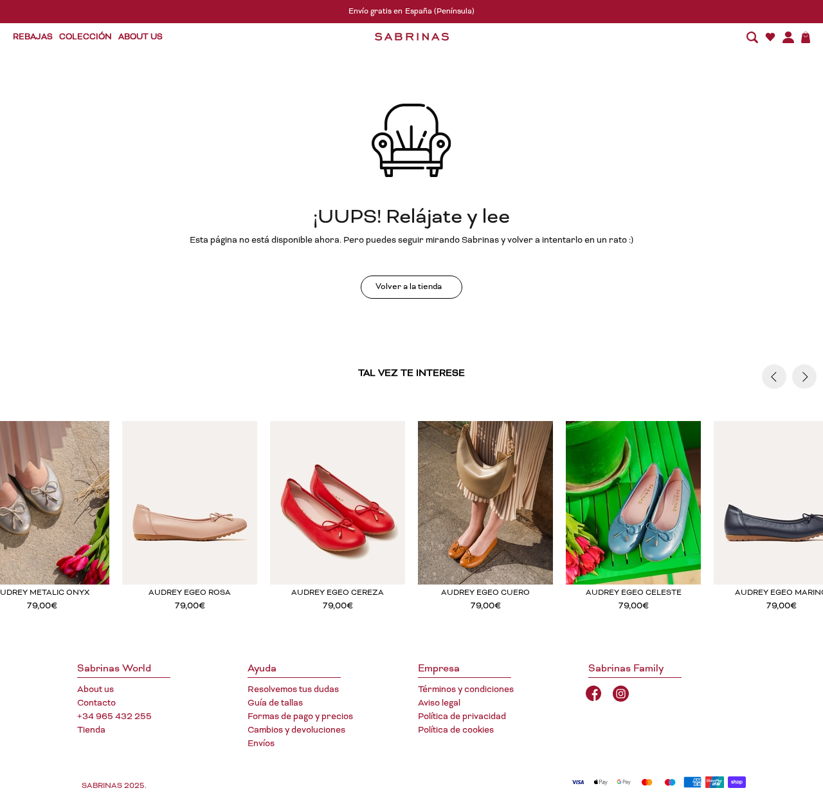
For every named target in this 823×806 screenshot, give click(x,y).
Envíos (261, 744)
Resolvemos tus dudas (293, 690)
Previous (774, 376)
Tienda (91, 730)
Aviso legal (439, 703)
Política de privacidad (462, 717)
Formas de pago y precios (300, 717)
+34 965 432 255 (114, 717)
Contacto (96, 703)
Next (804, 376)
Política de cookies (456, 730)
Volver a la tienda (408, 287)
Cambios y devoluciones (296, 730)
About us (95, 690)
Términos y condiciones (466, 690)
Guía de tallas (275, 703)
